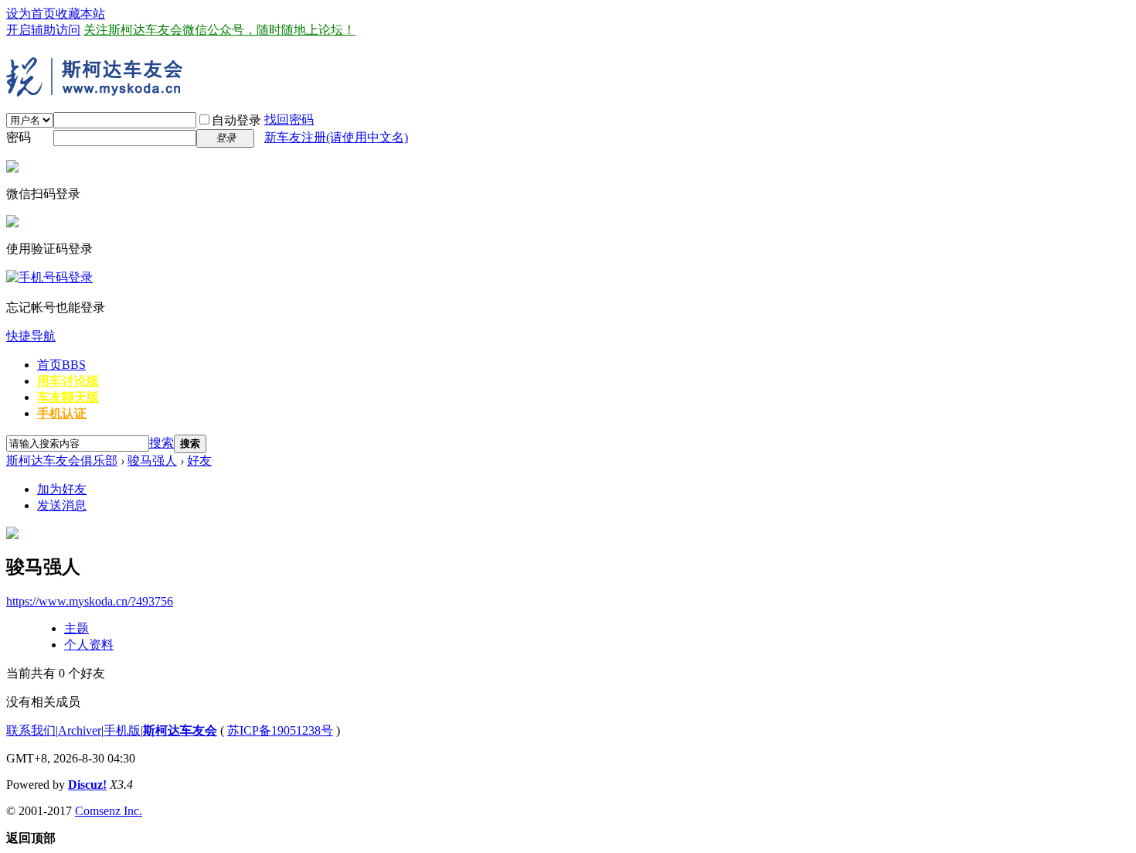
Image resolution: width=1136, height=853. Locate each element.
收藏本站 (80, 13)
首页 (61, 364)
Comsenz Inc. (108, 810)
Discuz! (87, 784)
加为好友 (62, 489)
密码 (18, 137)
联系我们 (31, 730)
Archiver (79, 730)
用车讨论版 (68, 380)
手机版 (122, 730)
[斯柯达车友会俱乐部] (99, 90)
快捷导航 (31, 336)
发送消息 (62, 505)
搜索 (161, 442)
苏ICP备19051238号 (280, 730)
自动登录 (236, 120)
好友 (199, 460)
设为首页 (31, 13)
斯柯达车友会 (180, 730)
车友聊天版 (68, 397)
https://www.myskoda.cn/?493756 (89, 601)
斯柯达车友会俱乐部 (61, 460)
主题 (76, 628)
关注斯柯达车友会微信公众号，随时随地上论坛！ (219, 29)
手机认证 (62, 413)
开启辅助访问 (43, 29)
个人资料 (89, 644)
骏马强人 (152, 460)
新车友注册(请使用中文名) (336, 137)
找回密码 (289, 119)
